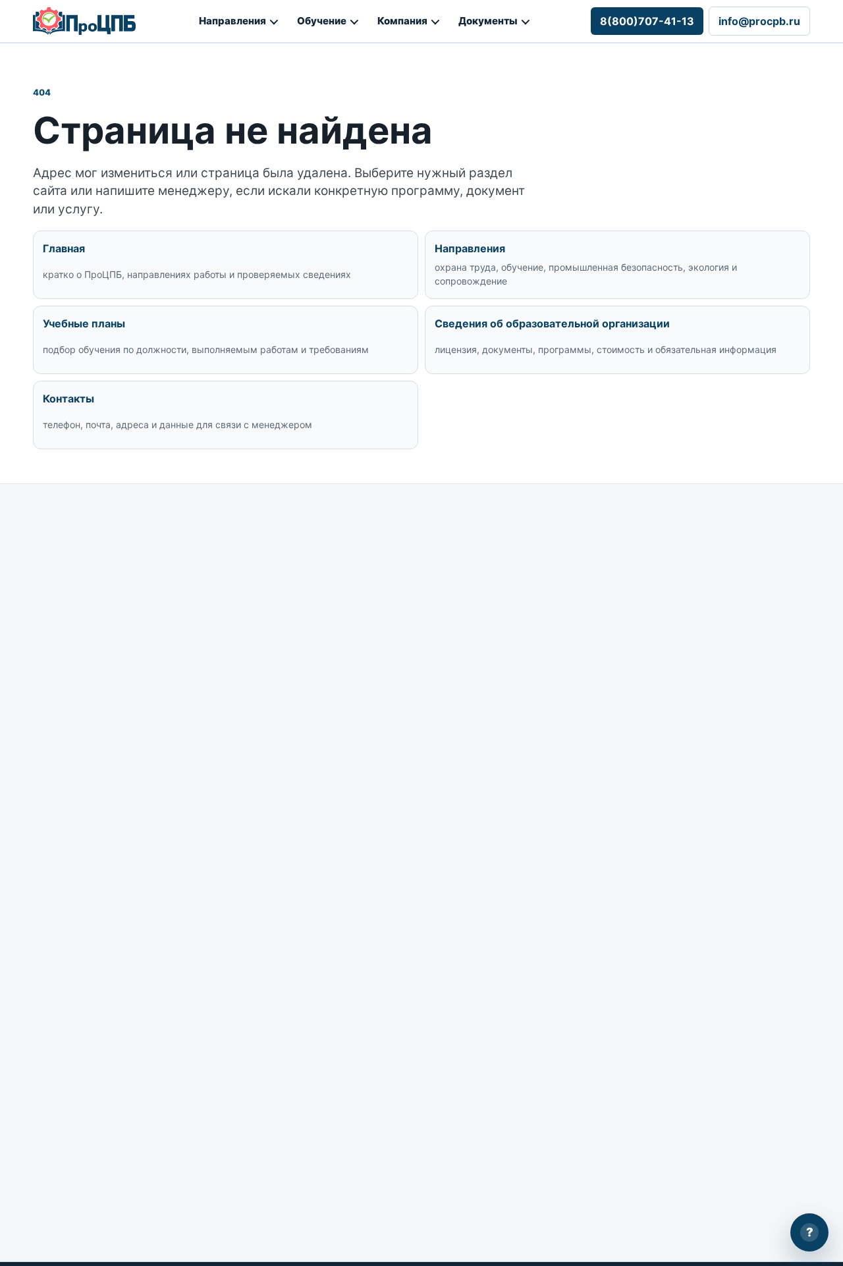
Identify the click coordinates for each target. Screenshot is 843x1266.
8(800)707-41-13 (647, 21)
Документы (488, 20)
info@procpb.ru (759, 21)
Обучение (321, 20)
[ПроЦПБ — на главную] (84, 21)
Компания (402, 20)
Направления (232, 20)
